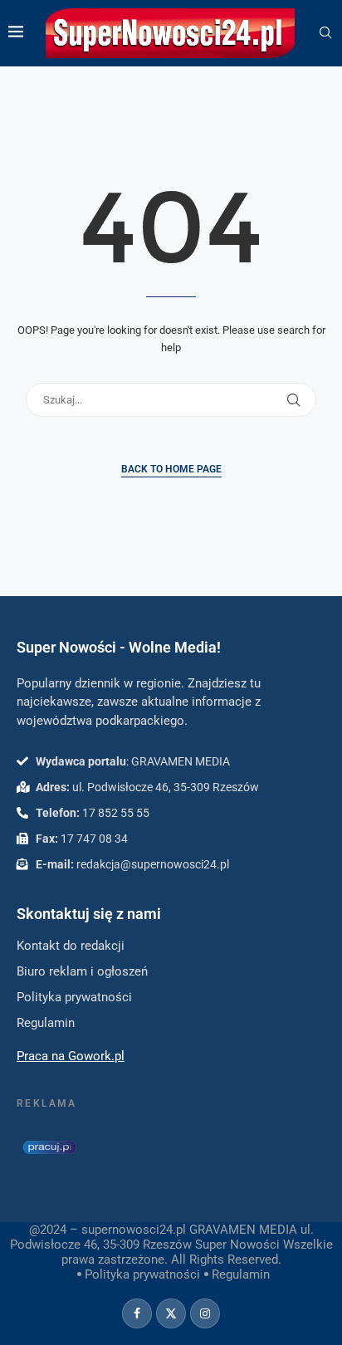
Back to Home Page (171, 469)
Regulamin (241, 1274)
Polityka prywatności (142, 1274)
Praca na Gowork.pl (71, 1056)
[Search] (325, 33)
